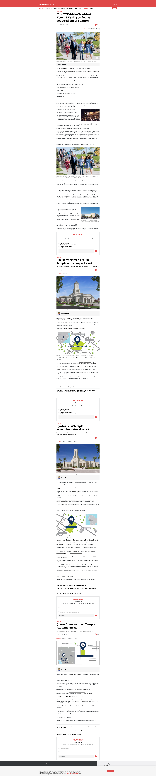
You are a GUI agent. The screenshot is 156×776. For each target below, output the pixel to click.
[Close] (154, 768)
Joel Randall (66, 313)
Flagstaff (84, 705)
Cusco (84, 556)
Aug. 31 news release (89, 500)
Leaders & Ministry (69, 8)
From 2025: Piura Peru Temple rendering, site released (71, 585)
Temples (55, 8)
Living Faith (59, 11)
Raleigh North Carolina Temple (84, 366)
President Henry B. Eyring (93, 71)
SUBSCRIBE (115, 1)
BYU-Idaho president (69, 71)
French (75, 441)
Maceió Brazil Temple (81, 495)
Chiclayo (91, 560)
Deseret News (41, 1)
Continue (110, 770)
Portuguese (64, 273)
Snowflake (77, 701)
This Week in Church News (66, 246)
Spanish (64, 441)
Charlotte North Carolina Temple (75, 318)
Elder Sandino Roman (76, 491)
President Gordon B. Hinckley (76, 368)
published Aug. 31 (74, 689)
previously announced (62, 322)
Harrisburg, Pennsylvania (91, 363)
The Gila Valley (85, 701)
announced (83, 357)
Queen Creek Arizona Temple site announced (68, 387)
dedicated (58, 368)
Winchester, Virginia (79, 363)
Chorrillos (70, 561)
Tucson (66, 702)
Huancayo (61, 561)
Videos (80, 8)
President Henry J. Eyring (66, 68)
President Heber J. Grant (61, 373)
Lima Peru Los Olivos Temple (76, 553)
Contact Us (44, 763)
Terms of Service (49, 763)
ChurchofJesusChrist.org (79, 328)
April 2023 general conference (85, 362)
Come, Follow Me (61, 8)
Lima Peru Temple (76, 551)
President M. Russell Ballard (62, 369)
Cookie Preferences (67, 763)
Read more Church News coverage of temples (68, 395)
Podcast (75, 8)
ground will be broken (68, 495)
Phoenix (58, 702)
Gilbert (93, 701)
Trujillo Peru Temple (89, 551)
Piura (59, 557)
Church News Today (64, 243)
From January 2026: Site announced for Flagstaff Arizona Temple (73, 731)
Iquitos (94, 556)
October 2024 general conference (85, 693)
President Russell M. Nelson (74, 357)
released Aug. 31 (69, 328)
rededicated (95, 368)
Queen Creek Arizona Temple (74, 674)
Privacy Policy (55, 763)
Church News (47, 1)
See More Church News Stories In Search (92, 28)
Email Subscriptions (61, 763)
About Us (40, 763)
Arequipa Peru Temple (61, 553)
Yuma (79, 705)
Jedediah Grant (83, 372)
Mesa (65, 701)
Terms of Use (69, 773)
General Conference (48, 8)
